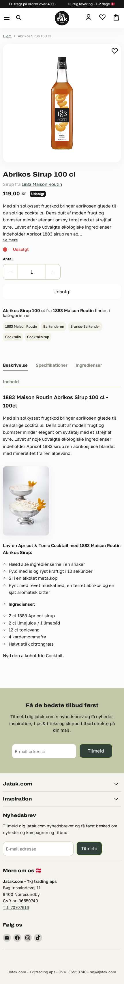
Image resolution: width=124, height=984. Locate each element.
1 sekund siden (115, 51)
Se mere (10, 240)
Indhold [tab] (11, 381)
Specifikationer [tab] (51, 365)
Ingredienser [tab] (89, 365)
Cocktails (13, 337)
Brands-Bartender (85, 326)
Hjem (7, 36)
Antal (8, 259)
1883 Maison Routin (42, 184)
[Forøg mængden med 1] (53, 272)
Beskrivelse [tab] (15, 365)
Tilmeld (96, 750)
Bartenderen (53, 326)
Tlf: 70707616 (16, 907)
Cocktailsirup (38, 337)
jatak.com (37, 825)
